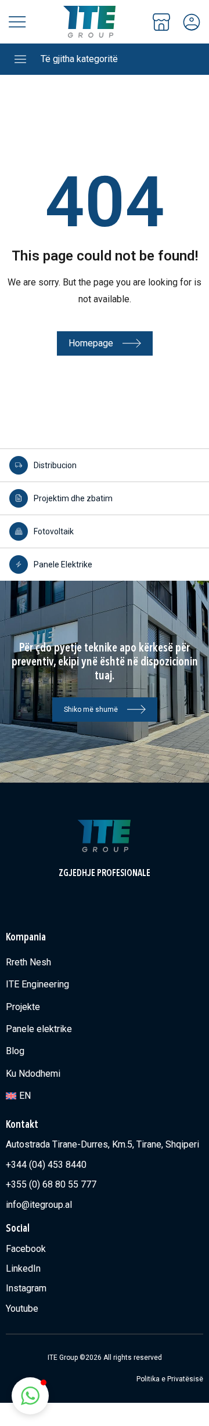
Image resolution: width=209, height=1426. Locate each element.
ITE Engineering (37, 984)
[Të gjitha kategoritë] (20, 59)
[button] (30, 1395)
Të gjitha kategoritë (79, 58)
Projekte (23, 1006)
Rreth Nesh (28, 962)
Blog (15, 1050)
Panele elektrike (39, 1028)
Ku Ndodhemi (33, 1073)
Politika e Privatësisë (169, 1379)
